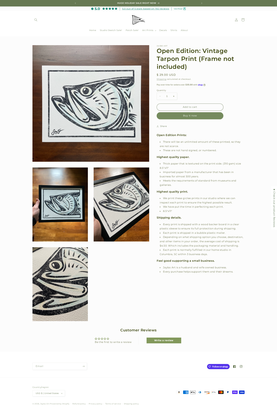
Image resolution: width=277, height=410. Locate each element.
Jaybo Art (45, 404)
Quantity (161, 90)
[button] (35, 19)
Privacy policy (95, 404)
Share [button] (163, 126)
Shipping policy (131, 404)
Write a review (163, 340)
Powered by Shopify (59, 404)
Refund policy (79, 404)
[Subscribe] (83, 366)
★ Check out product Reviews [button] (274, 207)
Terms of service (113, 404)
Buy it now (190, 115)
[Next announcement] (202, 3)
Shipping (161, 79)
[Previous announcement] (75, 3)
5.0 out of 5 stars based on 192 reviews (145, 8)
